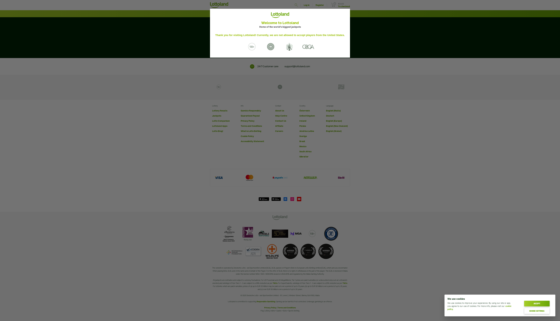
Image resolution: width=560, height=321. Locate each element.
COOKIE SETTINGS (536, 311)
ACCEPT (537, 303)
